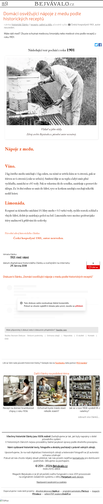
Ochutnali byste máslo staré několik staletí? (51, 409)
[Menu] (5, 4)
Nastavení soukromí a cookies (52, 481)
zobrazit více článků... (89, 416)
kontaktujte (78, 457)
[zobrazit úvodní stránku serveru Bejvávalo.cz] (54, 5)
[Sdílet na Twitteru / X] (96, 45)
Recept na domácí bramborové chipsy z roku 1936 (18, 409)
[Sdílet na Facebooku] (100, 45)
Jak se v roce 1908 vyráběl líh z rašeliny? (84, 409)
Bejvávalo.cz (60, 466)
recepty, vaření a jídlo (41, 24)
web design (72, 476)
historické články (20, 24)
